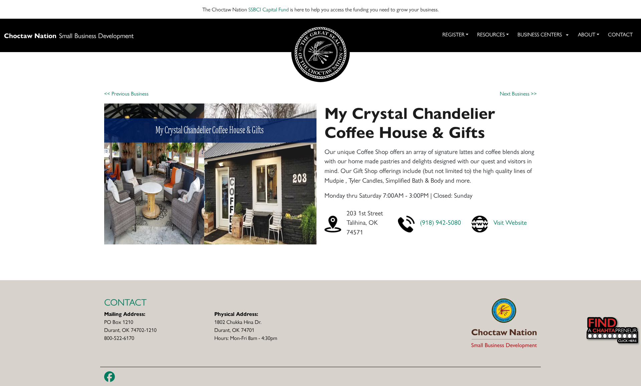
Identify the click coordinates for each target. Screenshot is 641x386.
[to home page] (504, 322)
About (586, 34)
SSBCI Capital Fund (268, 9)
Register (453, 34)
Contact (620, 34)
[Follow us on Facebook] (109, 377)
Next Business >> (518, 93)
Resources (491, 34)
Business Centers (539, 34)
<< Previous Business (126, 93)
